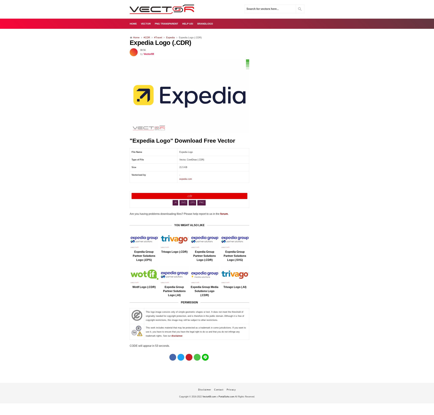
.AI (175, 203)
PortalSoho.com (226, 396)
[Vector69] (172, 9)
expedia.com (185, 179)
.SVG (183, 203)
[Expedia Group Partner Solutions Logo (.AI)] (174, 274)
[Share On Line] (205, 357)
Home (133, 23)
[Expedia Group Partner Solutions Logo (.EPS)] (144, 239)
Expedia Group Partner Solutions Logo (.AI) (174, 291)
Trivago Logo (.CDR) (174, 251)
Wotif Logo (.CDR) (144, 287)
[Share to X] (180, 357)
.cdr (189, 196)
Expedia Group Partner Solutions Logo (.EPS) (144, 255)
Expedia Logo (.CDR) (160, 42)
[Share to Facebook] (172, 357)
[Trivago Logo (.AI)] (235, 274)
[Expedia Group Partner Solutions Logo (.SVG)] (235, 239)
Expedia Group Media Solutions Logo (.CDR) (204, 291)
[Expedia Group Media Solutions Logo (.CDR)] (204, 274)
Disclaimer (204, 389)
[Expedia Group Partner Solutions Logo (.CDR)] (204, 239)
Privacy (231, 389)
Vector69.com (209, 396)
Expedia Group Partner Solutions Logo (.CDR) (204, 255)
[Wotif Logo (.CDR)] (144, 274)
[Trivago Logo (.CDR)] (174, 239)
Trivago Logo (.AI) (234, 287)
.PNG (201, 203)
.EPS (192, 203)
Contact (219, 389)
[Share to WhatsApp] (197, 357)
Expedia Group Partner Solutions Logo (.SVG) (235, 255)
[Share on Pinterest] (189, 357)
